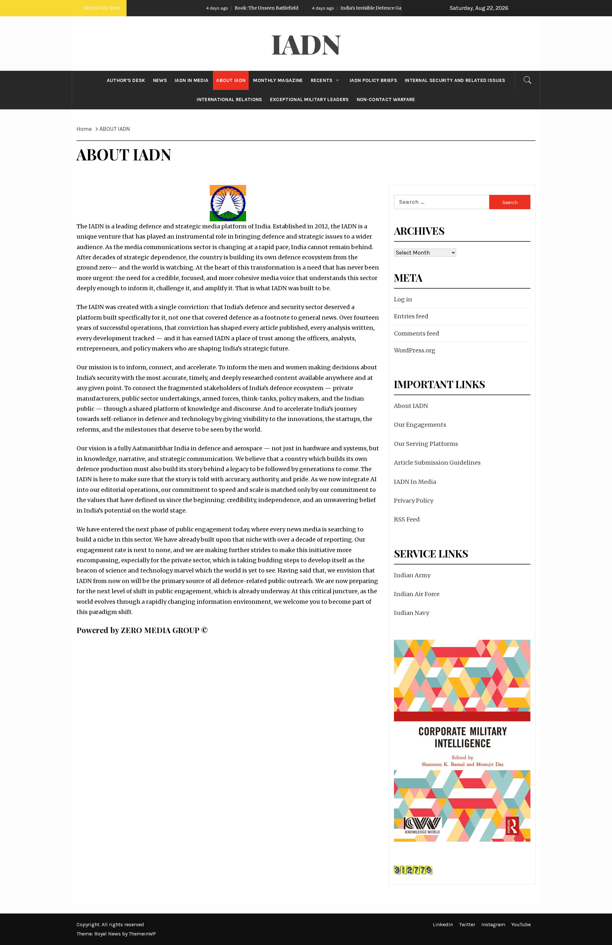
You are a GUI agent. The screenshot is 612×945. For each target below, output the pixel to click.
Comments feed (416, 333)
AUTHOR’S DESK (126, 80)
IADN (306, 43)
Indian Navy (411, 612)
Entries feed (411, 316)
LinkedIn (443, 924)
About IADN (411, 406)
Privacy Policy (413, 500)
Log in (403, 299)
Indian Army (412, 575)
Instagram (493, 924)
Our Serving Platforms (426, 443)
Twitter (467, 924)
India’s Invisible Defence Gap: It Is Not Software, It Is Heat (363, 8)
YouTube (521, 924)
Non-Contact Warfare (386, 99)
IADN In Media (415, 481)
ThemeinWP (142, 934)
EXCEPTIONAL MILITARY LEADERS (309, 99)
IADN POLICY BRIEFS (373, 80)
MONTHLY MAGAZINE (278, 80)
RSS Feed (407, 519)
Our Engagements (420, 424)
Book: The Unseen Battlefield (226, 8)
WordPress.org (414, 350)
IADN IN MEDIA (191, 80)
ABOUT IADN (230, 80)
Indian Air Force (417, 594)
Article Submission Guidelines (437, 462)
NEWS (160, 80)
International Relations (229, 99)
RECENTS (322, 80)
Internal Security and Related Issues (455, 80)
